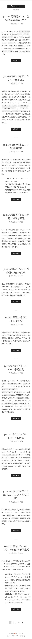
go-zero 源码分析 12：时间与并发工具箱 (16, 78)
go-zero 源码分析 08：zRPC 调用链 (16, 319)
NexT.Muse (16, 636)
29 (18, 622)
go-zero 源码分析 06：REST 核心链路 (16, 436)
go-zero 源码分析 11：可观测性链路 (16, 147)
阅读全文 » (16, 60)
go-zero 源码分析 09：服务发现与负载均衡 (16, 271)
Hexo (10, 636)
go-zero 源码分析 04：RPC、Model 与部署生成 (16, 548)
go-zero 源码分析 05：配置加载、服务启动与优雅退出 (16, 495)
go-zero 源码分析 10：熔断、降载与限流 (16, 217)
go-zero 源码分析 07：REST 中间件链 (16, 368)
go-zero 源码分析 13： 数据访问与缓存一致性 (16, 18)
